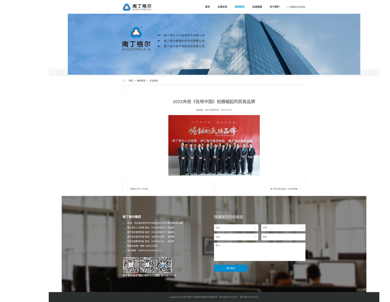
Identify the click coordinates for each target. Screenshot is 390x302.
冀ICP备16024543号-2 (249, 297)
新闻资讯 (240, 6)
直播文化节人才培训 (139, 189)
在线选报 (257, 6)
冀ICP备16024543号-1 (229, 297)
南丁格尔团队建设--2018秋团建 (284, 189)
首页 (207, 6)
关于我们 (274, 6)
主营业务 (222, 6)
